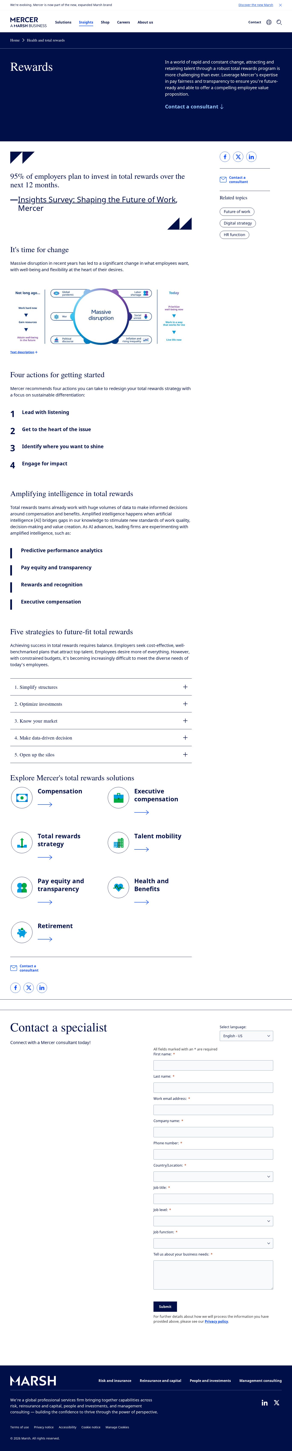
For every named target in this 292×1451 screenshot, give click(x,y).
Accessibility (67, 1427)
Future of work (237, 211)
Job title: (160, 1187)
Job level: (160, 1209)
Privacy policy (216, 1321)
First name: (162, 1054)
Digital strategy (238, 223)
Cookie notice (90, 1427)
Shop (105, 22)
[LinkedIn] (264, 1402)
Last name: (162, 1076)
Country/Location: (168, 1165)
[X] (276, 1402)
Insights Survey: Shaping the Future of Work (97, 199)
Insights (86, 22)
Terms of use (19, 1427)
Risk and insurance (115, 1380)
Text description (22, 352)
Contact (254, 22)
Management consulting (260, 1380)
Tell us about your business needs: (181, 1254)
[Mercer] (28, 22)
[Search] (279, 22)
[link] (15, 988)
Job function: (163, 1232)
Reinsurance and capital (160, 1380)
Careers (123, 22)
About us (145, 22)
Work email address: (170, 1098)
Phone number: (166, 1143)
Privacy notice (44, 1427)
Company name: (166, 1120)
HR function (234, 235)
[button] (280, 5)
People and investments (210, 1380)
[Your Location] (269, 22)
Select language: (233, 1027)
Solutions (63, 22)
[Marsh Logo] (33, 1381)
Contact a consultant (29, 968)
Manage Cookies (117, 1427)
